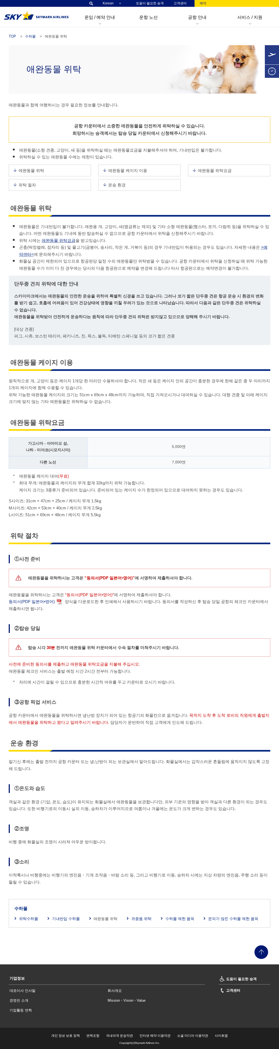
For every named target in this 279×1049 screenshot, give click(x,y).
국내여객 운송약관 (119, 1035)
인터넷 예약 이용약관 (155, 1035)
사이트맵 (221, 1035)
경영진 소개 (19, 1000)
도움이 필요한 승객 (150, 3)
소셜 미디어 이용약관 (192, 1035)
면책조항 (92, 1035)
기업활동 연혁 (21, 1010)
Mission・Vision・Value (126, 1000)
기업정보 (17, 978)
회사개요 (115, 991)
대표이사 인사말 (22, 991)
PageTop (261, 952)
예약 (203, 3)
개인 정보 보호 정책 (65, 1035)
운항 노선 (148, 17)
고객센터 (180, 3)
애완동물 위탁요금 (58, 240)
